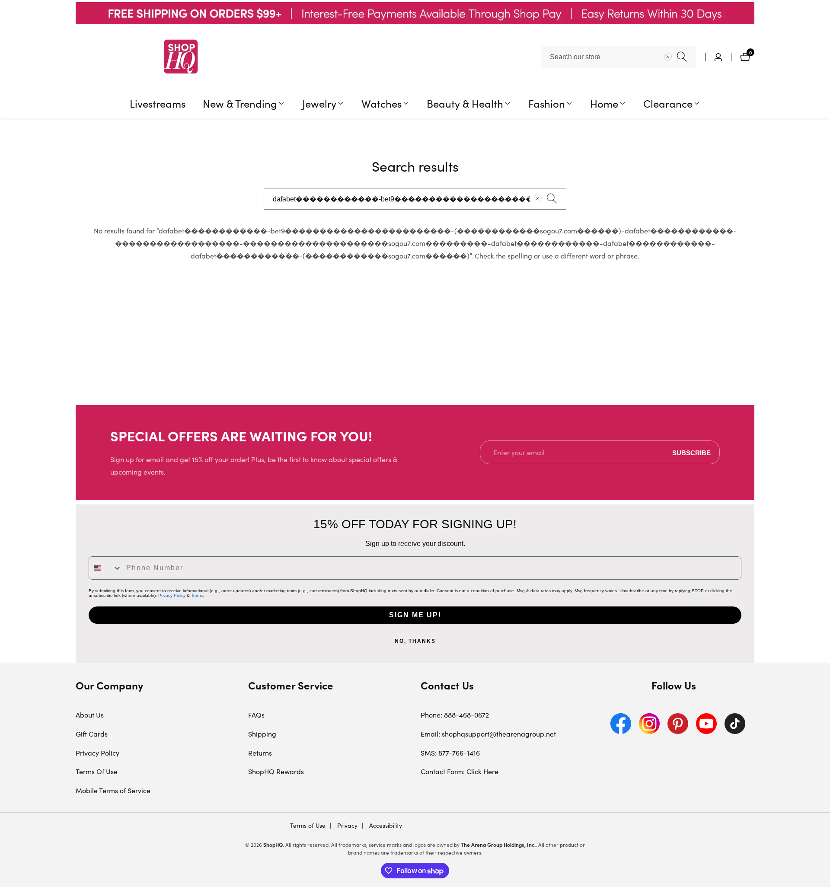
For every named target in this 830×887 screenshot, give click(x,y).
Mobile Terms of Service (113, 790)
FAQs (256, 714)
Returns (260, 752)
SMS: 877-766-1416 (450, 752)
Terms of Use (308, 825)
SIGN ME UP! (415, 615)
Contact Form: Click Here (459, 771)
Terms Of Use (97, 771)
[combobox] (618, 57)
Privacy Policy (171, 595)
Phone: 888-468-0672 (455, 714)
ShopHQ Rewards (276, 771)
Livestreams (157, 103)
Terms (197, 595)
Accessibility (384, 825)
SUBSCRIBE (691, 452)
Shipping (262, 733)
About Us (90, 714)
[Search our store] (682, 57)
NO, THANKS (415, 641)
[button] (240, 103)
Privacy (346, 825)
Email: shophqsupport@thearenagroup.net (488, 733)
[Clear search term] (667, 56)
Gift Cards (92, 733)
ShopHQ (273, 844)
